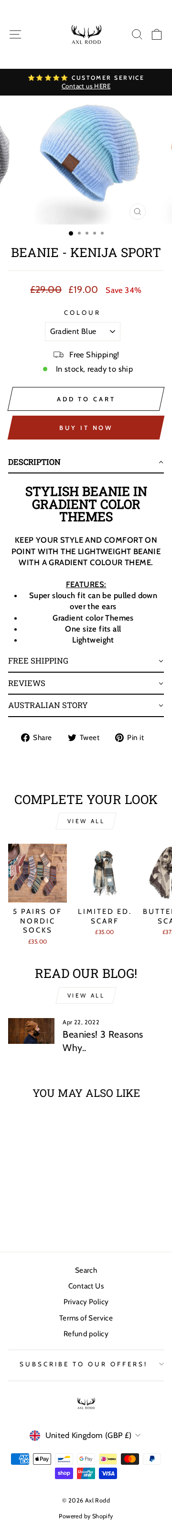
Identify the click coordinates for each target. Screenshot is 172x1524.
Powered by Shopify (86, 1516)
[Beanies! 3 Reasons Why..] (31, 1031)
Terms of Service (86, 1317)
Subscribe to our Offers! (83, 1364)
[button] (86, 462)
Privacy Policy (86, 1301)
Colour (82, 312)
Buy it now (86, 427)
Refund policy (86, 1333)
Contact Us (86, 1285)
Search (86, 1270)
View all (86, 821)
